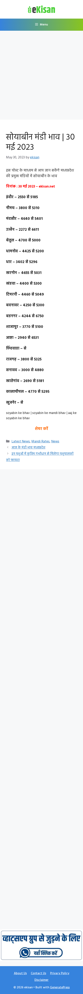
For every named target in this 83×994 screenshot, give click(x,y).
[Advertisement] (41, 76)
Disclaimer (41, 980)
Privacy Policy (59, 973)
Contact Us (38, 973)
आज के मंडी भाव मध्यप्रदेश (28, 447)
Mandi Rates (40, 441)
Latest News (20, 441)
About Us (20, 973)
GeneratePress (60, 987)
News (55, 441)
